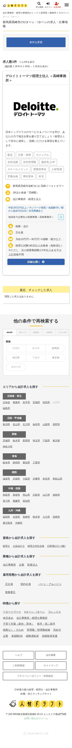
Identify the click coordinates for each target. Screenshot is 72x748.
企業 (21, 564)
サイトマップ (51, 665)
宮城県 (36, 402)
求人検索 (39, 7)
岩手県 (26, 402)
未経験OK (17, 635)
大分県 (46, 516)
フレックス (54, 611)
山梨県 (46, 424)
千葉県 (46, 440)
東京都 (55, 357)
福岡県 (6, 516)
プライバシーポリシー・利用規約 (35, 676)
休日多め (8, 617)
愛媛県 (16, 501)
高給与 (57, 629)
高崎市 (53, 13)
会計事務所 (9, 564)
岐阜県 (6, 462)
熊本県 (36, 516)
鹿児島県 (7, 523)
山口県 (46, 494)
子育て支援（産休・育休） (18, 623)
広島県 (36, 494)
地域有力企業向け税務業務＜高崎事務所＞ (31, 217)
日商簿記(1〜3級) (56, 546)
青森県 (16, 402)
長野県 (56, 424)
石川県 (26, 424)
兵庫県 (36, 478)
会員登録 (57, 7)
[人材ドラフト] (15, 5)
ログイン (48, 7)
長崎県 (26, 516)
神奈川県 (7, 446)
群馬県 (44, 13)
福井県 (36, 424)
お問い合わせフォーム (36, 718)
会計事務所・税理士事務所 (31, 617)
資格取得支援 (49, 635)
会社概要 (51, 655)
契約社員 (25, 584)
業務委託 (10, 592)
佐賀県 (16, 516)
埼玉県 (16, 357)
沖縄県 (18, 523)
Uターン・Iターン (34, 611)
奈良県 (46, 478)
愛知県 (26, 462)
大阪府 (26, 478)
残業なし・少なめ (13, 629)
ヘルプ (18, 655)
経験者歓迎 (32, 635)
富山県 (16, 424)
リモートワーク (12, 611)
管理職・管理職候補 (38, 629)
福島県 (6, 408)
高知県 (26, 501)
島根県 (16, 494)
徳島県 (56, 494)
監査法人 (32, 564)
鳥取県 (6, 494)
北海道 (6, 402)
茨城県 (6, 440)
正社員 (9, 584)
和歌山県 (57, 478)
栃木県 (16, 440)
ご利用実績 (19, 665)
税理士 (6, 546)
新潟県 (6, 424)
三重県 (36, 462)
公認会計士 (19, 546)
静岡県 (16, 462)
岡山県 (26, 494)
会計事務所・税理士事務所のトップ (20, 13)
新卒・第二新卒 (46, 623)
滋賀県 (6, 478)
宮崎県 (56, 516)
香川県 (6, 501)
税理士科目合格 (36, 546)
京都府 (16, 478)
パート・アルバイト (50, 584)
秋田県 (46, 402)
